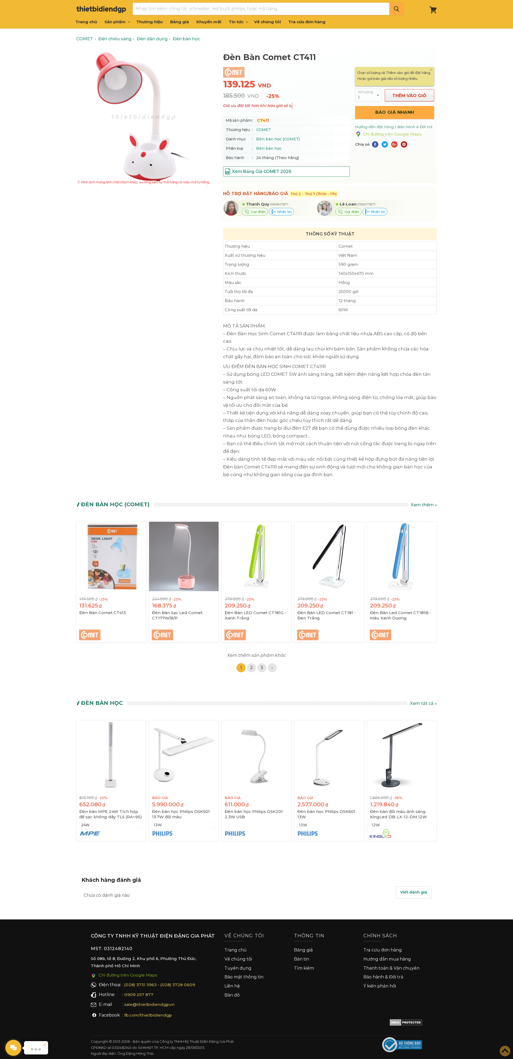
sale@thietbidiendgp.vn (149, 1004)
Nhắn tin (284, 212)
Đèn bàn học (269, 148)
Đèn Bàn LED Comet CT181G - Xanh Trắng (255, 615)
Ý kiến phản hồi (379, 986)
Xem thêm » (424, 504)
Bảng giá (179, 21)
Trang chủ (86, 21)
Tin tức (236, 21)
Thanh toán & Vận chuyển (391, 968)
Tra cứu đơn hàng (306, 21)
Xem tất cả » (423, 703)
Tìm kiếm (304, 968)
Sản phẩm (115, 21)
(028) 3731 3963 (140, 984)
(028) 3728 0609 (177, 984)
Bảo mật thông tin (243, 976)
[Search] (396, 9)
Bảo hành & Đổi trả (383, 976)
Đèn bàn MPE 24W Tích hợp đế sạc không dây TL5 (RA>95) (110, 814)
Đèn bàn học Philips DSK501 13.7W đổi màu (181, 814)
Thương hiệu (149, 21)
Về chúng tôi (267, 21)
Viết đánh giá (413, 892)
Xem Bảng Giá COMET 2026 (261, 171)
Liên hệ (232, 986)
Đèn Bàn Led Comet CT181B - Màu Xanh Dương (400, 615)
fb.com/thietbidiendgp (148, 1015)
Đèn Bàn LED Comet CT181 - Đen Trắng (326, 615)
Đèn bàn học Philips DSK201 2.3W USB (254, 814)
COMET (263, 129)
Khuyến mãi (208, 21)
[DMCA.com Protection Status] (406, 1023)
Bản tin (301, 959)
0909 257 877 (138, 994)
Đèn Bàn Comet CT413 (102, 612)
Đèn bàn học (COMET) (278, 139)
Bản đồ (232, 995)
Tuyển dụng (237, 968)
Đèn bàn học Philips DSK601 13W (326, 814)
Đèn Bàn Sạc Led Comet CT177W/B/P (177, 615)
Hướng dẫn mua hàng (387, 959)
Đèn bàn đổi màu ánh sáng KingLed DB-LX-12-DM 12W (398, 814)
